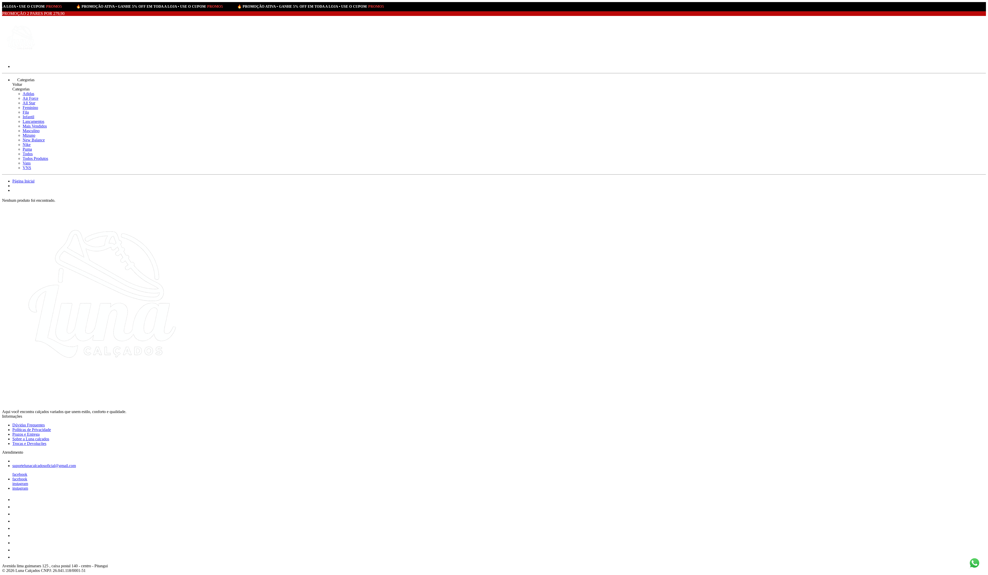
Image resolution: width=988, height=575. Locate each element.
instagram (20, 483)
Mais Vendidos (35, 126)
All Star (29, 103)
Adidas (28, 94)
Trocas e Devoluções (29, 443)
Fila (26, 112)
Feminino (30, 107)
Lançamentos (33, 121)
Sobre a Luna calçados (30, 439)
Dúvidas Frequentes (28, 425)
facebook (19, 474)
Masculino (31, 131)
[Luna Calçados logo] (21, 58)
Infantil (28, 117)
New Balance (34, 140)
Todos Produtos (35, 158)
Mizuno (29, 135)
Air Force (30, 98)
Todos (28, 154)
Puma (27, 149)
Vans (27, 163)
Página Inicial (23, 181)
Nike (27, 144)
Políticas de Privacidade (31, 429)
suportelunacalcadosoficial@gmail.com (44, 465)
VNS (27, 168)
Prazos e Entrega (26, 434)
